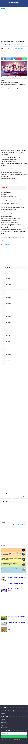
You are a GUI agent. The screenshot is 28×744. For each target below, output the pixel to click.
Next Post (5, 493)
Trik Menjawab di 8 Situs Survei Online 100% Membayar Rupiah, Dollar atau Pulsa (12, 525)
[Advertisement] (14, 25)
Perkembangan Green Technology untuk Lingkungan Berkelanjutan (9, 569)
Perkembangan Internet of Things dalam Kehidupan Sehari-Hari (9, 564)
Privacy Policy (5, 724)
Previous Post (22, 496)
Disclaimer (4, 722)
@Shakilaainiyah (7, 244)
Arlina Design (11, 741)
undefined (8, 271)
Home (2, 41)
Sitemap (4, 725)
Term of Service (5, 727)
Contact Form (5, 720)
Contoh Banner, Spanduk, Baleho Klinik (16, 622)
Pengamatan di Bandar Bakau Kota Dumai (17, 616)
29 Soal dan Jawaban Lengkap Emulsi (16, 583)
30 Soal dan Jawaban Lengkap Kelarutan (17, 577)
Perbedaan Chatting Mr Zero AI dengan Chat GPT (11, 549)
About (3, 719)
